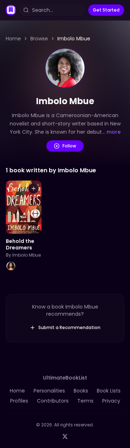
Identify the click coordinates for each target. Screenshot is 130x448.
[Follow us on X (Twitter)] (65, 436)
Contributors (53, 400)
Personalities (49, 390)
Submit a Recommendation (69, 327)
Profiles (19, 400)
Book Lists (109, 390)
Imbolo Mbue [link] (73, 38)
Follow (69, 146)
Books (81, 390)
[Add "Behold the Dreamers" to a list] (34, 188)
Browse (39, 38)
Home (13, 38)
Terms (85, 400)
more (114, 132)
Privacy (111, 400)
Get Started (106, 10)
